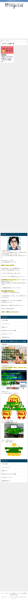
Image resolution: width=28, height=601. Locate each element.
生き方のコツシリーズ (7, 333)
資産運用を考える (6, 337)
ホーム (2, 593)
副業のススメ (5, 327)
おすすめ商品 (5, 320)
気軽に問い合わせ (14, 594)
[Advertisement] (14, 25)
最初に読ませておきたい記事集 (9, 330)
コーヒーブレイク (6, 323)
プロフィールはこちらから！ (8, 308)
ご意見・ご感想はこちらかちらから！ (10, 311)
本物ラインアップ (16, 593)
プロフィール (8, 593)
